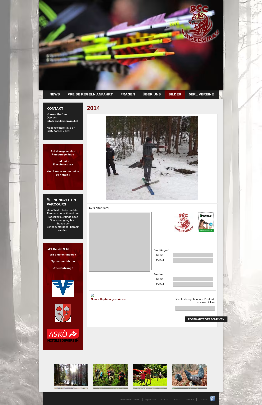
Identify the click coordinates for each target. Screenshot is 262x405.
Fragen (127, 94)
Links (177, 399)
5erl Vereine (201, 94)
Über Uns (152, 94)
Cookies (203, 399)
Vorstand (189, 399)
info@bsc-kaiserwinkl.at (62, 120)
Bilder (174, 94)
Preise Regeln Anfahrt (90, 94)
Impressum (150, 399)
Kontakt (165, 399)
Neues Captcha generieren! (109, 299)
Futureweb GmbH (130, 399)
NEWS (54, 94)
